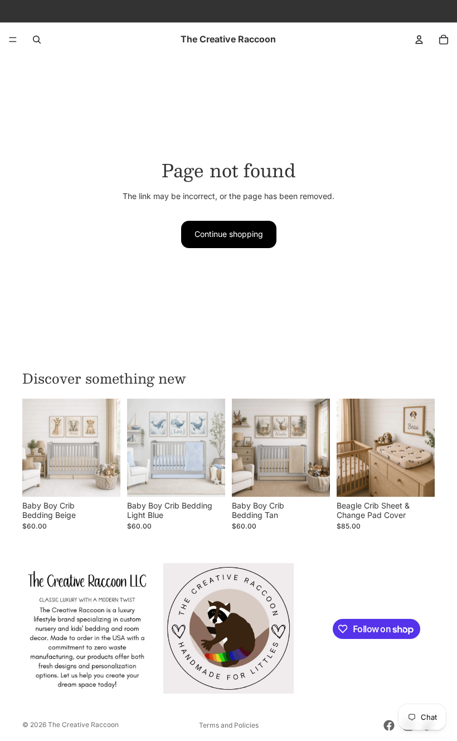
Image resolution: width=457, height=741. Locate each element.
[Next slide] (108, 447)
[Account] (419, 39)
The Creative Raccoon (83, 724)
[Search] (37, 39)
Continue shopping (229, 234)
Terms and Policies (229, 725)
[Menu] (13, 39)
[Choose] (103, 480)
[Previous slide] (34, 447)
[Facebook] (389, 725)
